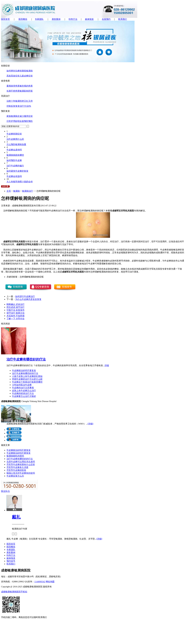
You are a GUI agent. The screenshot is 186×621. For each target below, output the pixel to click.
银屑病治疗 (27, 191)
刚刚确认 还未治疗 (16, 304)
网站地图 (50, 581)
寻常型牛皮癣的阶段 (16, 470)
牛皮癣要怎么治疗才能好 (24, 396)
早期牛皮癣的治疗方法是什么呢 (27, 379)
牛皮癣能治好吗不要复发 (24, 370)
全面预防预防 (26, 121)
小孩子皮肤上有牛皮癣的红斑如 (27, 376)
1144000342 (39, 581)
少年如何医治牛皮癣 (22, 385)
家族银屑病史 (13, 116)
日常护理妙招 (13, 121)
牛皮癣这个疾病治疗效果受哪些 (27, 382)
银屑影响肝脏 (26, 91)
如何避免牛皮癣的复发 (17, 171)
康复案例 (56, 19)
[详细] (90, 424)
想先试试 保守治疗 (16, 307)
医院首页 (5, 19)
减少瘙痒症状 (26, 116)
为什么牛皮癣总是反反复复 (28, 299)
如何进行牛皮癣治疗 (25, 296)
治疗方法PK (25, 106)
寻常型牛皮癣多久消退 (17, 467)
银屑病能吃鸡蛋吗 (15, 456)
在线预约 (106, 19)
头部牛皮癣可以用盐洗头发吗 (21, 461)
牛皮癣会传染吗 (14, 176)
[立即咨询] (14, 430)
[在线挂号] (14, 433)
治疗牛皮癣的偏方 (15, 166)
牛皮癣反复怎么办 (15, 476)
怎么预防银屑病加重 (16, 144)
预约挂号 (11, 561)
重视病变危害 (13, 86)
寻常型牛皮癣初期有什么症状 (21, 464)
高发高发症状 (13, 76)
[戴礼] (14, 510)
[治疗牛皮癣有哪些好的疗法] (13, 353)
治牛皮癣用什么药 (15, 139)
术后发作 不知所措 (16, 316)
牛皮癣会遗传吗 (14, 150)
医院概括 (23, 19)
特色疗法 (73, 19)
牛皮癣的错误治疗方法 (23, 393)
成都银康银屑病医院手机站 (14, 591)
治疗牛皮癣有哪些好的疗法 (26, 359)
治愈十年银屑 (13, 101)
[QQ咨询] (14, 440)
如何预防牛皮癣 (14, 160)
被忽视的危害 (26, 86)
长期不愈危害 (13, 91)
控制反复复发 (13, 106)
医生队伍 (5, 491)
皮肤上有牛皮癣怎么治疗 (24, 390)
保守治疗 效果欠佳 (16, 313)
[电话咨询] (14, 437)
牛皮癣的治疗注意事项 (23, 387)
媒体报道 (89, 19)
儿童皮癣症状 (26, 76)
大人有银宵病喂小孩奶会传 (20, 181)
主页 (9, 191)
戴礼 (16, 516)
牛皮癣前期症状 (14, 134)
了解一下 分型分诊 (16, 318)
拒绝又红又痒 (26, 101)
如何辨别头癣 (13, 71)
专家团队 (39, 19)
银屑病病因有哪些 (15, 155)
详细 (107, 365)
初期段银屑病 (26, 71)
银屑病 (16, 191)
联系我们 (122, 19)
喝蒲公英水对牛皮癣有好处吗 (21, 473)
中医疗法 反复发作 (16, 310)
